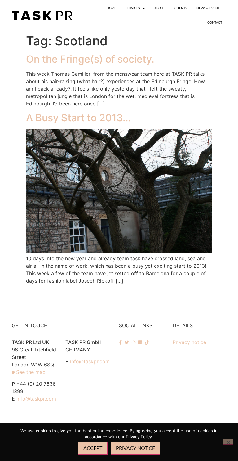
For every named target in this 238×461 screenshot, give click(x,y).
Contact (214, 22)
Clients (180, 8)
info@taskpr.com (36, 399)
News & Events (208, 8)
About (159, 8)
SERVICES (133, 8)
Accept (92, 448)
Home (111, 8)
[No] (228, 442)
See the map (31, 372)
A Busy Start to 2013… (78, 118)
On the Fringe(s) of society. (90, 59)
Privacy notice (189, 342)
